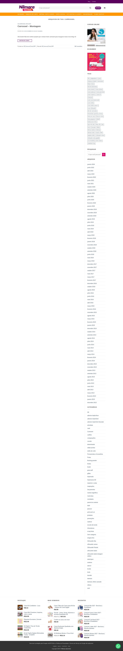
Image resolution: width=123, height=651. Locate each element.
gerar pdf (90, 470)
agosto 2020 (91, 193)
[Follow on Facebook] (99, 1)
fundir (89, 467)
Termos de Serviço (75, 643)
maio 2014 (90, 348)
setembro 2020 (91, 190)
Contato (94, 1)
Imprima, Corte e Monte (46, 14)
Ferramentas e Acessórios (95, 454)
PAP (30, 23)
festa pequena (91, 119)
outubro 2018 (91, 248)
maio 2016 (90, 299)
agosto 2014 (91, 338)
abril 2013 (90, 389)
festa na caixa (99, 116)
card (88, 428)
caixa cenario (91, 89)
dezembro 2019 (92, 209)
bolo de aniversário (92, 86)
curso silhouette (92, 108)
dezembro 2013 (92, 364)
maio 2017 (90, 273)
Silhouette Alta (91, 541)
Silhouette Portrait (92, 547)
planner (89, 509)
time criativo (99, 140)
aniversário (100, 81)
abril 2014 (90, 351)
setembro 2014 (91, 335)
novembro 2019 (92, 212)
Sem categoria (91, 534)
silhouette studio (92, 550)
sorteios (89, 562)
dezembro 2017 (92, 264)
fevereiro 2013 (91, 396)
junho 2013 (90, 383)
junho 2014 (90, 344)
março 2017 (90, 277)
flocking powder (92, 460)
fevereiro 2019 (91, 238)
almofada (90, 425)
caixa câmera (99, 89)
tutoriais (89, 578)
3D (18, 23)
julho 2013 (90, 380)
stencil (89, 565)
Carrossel (22, 23)
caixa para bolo (100, 92)
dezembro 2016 (92, 283)
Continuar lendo (25, 40)
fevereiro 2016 (91, 309)
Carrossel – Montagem (29, 26)
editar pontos (91, 447)
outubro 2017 (91, 270)
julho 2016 (90, 293)
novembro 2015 (92, 312)
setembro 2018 (91, 251)
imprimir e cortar (92, 483)
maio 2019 (90, 228)
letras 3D (98, 124)
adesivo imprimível (92, 418)
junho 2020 (90, 199)
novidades (90, 499)
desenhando (91, 444)
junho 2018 (90, 254)
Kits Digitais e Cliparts (74, 14)
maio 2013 (90, 386)
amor (99, 78)
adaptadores (94, 78)
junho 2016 (90, 296)
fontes (89, 463)
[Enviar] (90, 8)
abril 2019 (90, 232)
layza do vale (91, 124)
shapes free (90, 538)
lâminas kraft (91, 132)
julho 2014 (90, 341)
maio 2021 (90, 183)
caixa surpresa (91, 94)
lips (103, 124)
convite (89, 441)
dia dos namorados (92, 111)
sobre (55, 646)
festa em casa (91, 116)
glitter (89, 473)
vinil (88, 588)
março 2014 (90, 354)
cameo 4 (99, 94)
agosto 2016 (91, 290)
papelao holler (91, 135)
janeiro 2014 (91, 360)
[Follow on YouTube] (104, 1)
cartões (89, 435)
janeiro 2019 (91, 241)
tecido (89, 569)
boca (93, 83)
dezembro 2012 (92, 402)
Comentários (78, 46)
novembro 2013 (92, 367)
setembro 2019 (91, 216)
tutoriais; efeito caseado (94, 582)
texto (88, 572)
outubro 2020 (91, 187)
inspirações (90, 486)
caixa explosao (91, 92)
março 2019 (90, 235)
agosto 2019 (91, 219)
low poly (93, 127)
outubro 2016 (91, 286)
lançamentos (91, 489)
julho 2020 (90, 196)
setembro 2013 (91, 373)
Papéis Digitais (60, 14)
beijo (89, 83)
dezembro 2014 (92, 328)
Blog (89, 1)
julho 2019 (90, 222)
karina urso (90, 121)
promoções (90, 518)
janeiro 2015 (91, 325)
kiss (96, 121)
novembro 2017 (92, 267)
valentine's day (91, 143)
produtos (90, 515)
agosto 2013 (91, 377)
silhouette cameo (100, 135)
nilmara (40, 31)
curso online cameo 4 (93, 105)
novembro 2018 (92, 245)
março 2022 (90, 174)
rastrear (89, 521)
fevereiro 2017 (91, 280)
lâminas (98, 130)
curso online (91, 103)
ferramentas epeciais (93, 113)
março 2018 (90, 261)
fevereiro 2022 (91, 177)
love (89, 127)
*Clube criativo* (99, 14)
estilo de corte (91, 451)
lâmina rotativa (91, 130)
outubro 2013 (91, 370)
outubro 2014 (91, 331)
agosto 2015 (91, 315)
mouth (97, 132)
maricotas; (90, 496)
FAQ (69, 646)
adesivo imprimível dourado (95, 422)
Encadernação (87, 14)
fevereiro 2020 (91, 203)
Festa (27, 23)
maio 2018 (90, 257)
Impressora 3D (91, 480)
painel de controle (92, 502)
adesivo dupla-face (93, 415)
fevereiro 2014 (91, 357)
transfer (89, 575)
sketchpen (90, 559)
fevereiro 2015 (91, 322)
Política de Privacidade (62, 643)
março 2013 (90, 393)
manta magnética (92, 492)
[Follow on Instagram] (101, 1)
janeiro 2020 (91, 206)
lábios (98, 127)
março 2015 (90, 319)
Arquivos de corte (32, 14)
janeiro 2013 (91, 399)
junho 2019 (90, 225)
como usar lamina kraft (93, 100)
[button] (98, 8)
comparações (91, 438)
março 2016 (90, 306)
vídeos (89, 585)
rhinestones (90, 528)
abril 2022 (90, 170)
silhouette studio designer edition (95, 555)
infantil (97, 119)
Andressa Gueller (92, 81)
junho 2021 (90, 180)
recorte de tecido (92, 525)
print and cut (91, 512)
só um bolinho (91, 140)
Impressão (90, 476)
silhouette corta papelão (93, 138)
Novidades (21, 14)
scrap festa (90, 531)
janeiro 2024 (91, 164)
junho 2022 (90, 167)
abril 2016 (90, 302)
